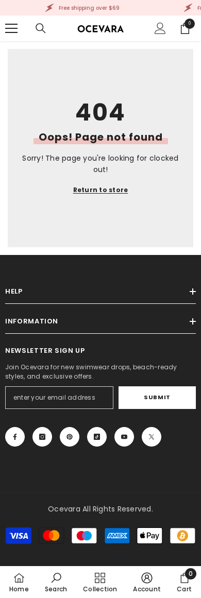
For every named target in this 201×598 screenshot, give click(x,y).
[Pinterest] (69, 437)
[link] (56, 582)
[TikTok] (97, 437)
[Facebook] (15, 437)
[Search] (41, 28)
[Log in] (160, 28)
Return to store (100, 189)
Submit (157, 397)
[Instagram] (42, 437)
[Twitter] (151, 437)
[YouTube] (124, 437)
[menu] (11, 28)
